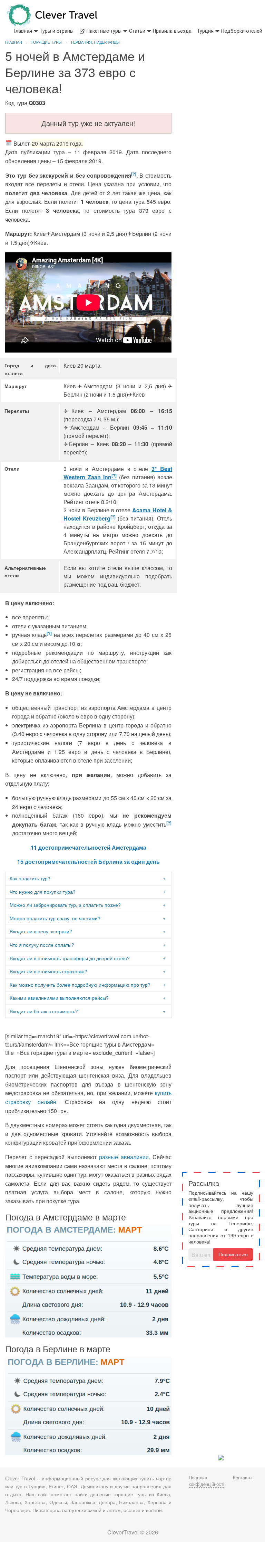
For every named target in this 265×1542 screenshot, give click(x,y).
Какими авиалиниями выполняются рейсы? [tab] (59, 997)
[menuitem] (23, 31)
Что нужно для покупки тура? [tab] (43, 891)
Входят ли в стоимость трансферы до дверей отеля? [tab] (70, 958)
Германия (81, 42)
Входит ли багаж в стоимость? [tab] (44, 1011)
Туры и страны (56, 31)
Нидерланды (107, 42)
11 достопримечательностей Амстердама (88, 847)
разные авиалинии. (124, 1157)
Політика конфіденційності (206, 1480)
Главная (23, 31)
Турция (205, 31)
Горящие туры (46, 42)
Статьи (137, 31)
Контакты (242, 1477)
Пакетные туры (103, 31)
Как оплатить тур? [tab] (30, 878)
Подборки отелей (241, 31)
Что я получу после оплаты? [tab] (42, 944)
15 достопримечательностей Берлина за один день (88, 862)
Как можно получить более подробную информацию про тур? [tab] (80, 984)
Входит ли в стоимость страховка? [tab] (48, 971)
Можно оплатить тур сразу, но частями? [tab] (55, 918)
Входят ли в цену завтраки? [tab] (41, 931)
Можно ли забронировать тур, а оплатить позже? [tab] (65, 904)
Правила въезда (172, 31)
